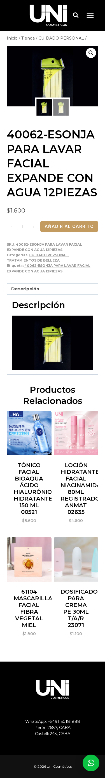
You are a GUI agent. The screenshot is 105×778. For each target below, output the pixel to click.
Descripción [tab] (25, 288)
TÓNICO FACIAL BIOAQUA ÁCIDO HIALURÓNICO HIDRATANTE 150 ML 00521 (35, 488)
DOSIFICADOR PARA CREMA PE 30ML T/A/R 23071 (81, 608)
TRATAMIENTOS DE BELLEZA (33, 260)
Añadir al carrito (69, 226)
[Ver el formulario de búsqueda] (76, 15)
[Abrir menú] (93, 15)
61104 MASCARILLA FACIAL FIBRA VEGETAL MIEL (33, 608)
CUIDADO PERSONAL (48, 255)
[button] (91, 53)
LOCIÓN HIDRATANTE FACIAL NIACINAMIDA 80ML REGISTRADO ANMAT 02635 (80, 488)
